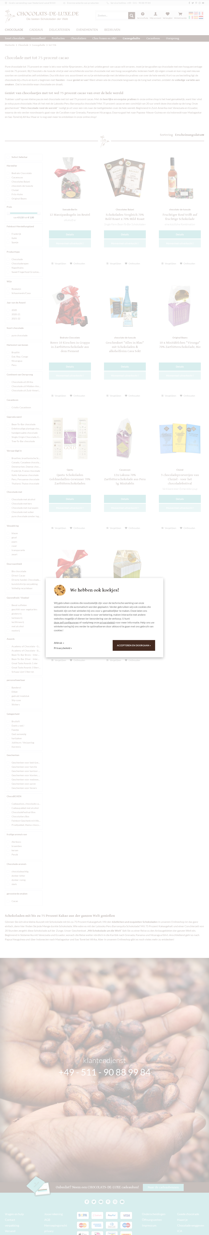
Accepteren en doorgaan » (134, 645)
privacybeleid (107, 622)
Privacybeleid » (63, 647)
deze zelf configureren (66, 622)
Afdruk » (59, 642)
